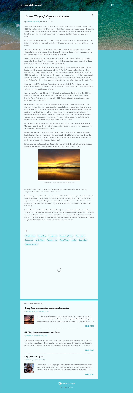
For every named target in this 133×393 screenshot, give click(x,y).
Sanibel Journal (33, 5)
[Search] (111, 5)
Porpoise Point (52, 240)
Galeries (71, 387)
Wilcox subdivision (31, 244)
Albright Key (42, 236)
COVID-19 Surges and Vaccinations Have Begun (41, 332)
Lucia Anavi (29, 240)
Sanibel (73, 240)
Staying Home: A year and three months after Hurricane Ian (46, 308)
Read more (89, 326)
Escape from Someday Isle (33, 356)
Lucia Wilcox (40, 240)
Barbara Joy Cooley (66, 236)
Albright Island (30, 236)
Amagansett (53, 236)
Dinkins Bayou (80, 236)
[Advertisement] (106, 42)
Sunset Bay (83, 240)
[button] (92, 15)
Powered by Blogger (68, 383)
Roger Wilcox (64, 240)
